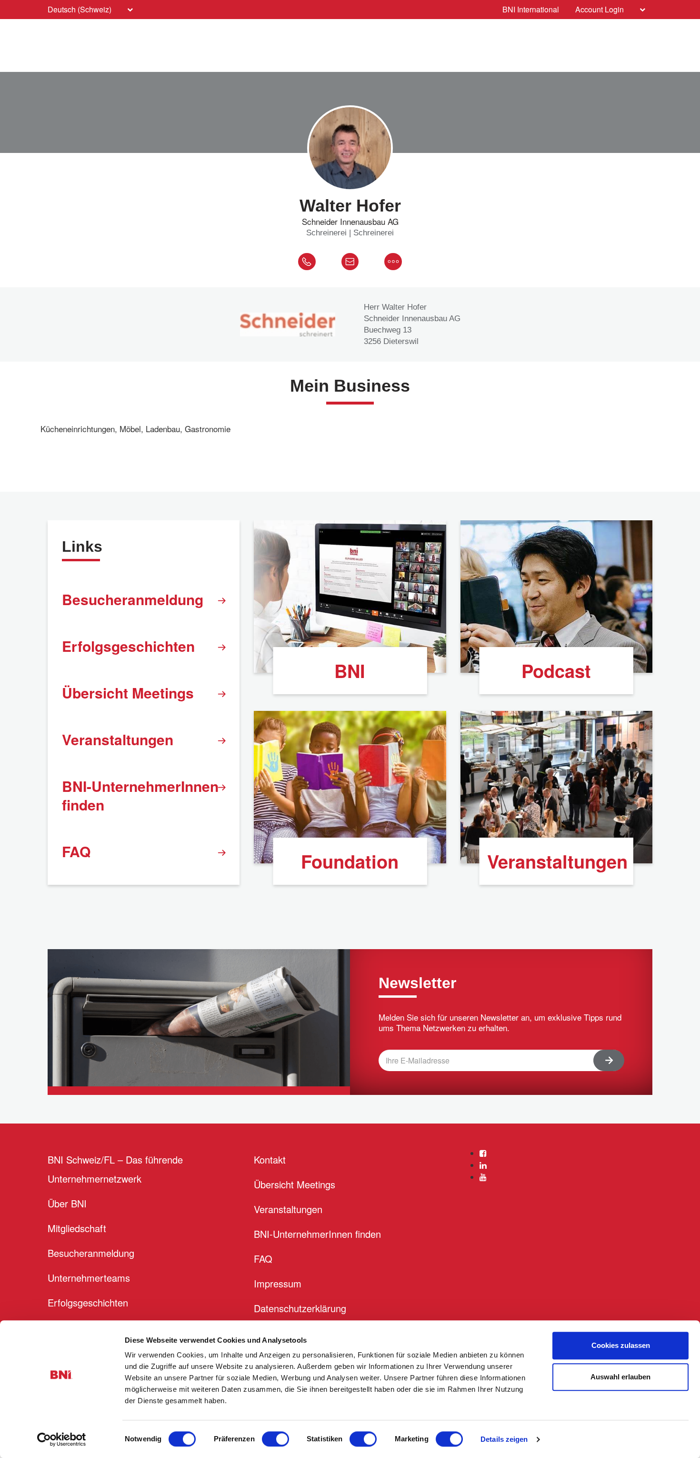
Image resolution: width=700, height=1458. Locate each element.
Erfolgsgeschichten (128, 646)
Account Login (599, 9)
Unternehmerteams (89, 1278)
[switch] (275, 1439)
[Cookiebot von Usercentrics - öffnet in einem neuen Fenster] (61, 1439)
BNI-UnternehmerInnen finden (140, 795)
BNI (349, 671)
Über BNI (67, 1203)
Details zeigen (504, 1439)
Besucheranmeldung (132, 599)
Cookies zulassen (620, 1345)
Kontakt (270, 1159)
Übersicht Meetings (128, 692)
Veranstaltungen (117, 739)
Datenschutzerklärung (300, 1308)
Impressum (277, 1283)
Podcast (556, 671)
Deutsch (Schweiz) (79, 9)
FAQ (76, 851)
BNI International (530, 9)
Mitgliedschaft (77, 1228)
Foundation (350, 861)
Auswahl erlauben (620, 1377)
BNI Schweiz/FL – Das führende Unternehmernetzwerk (115, 1169)
